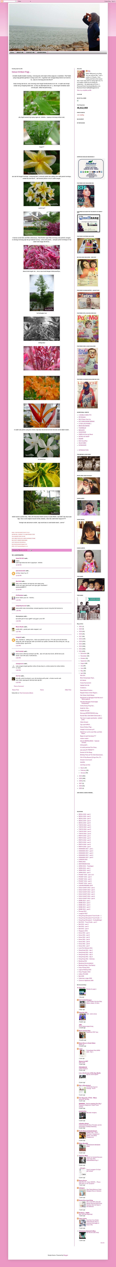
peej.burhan (82, 1111)
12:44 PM (18, 589)
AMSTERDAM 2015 (84, 864)
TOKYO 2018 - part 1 (85, 825)
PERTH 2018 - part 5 (85, 844)
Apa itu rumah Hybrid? (92, 1074)
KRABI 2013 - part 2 (84, 902)
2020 (80, 629)
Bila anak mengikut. (91, 1112)
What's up (81, 1044)
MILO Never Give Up (85, 419)
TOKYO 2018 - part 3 (85, 829)
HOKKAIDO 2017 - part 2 (86, 851)
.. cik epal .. (82, 1168)
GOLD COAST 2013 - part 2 (87, 890)
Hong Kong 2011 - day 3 (86, 954)
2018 (80, 634)
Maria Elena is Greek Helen (87, 1043)
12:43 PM (18, 575)
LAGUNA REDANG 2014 (86, 885)
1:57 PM (18, 631)
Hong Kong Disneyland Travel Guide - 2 (90, 918)
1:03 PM (18, 600)
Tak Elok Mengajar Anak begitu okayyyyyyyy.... (89, 702)
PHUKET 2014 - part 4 (85, 879)
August (83, 663)
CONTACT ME (30, 52)
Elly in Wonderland (85, 1085)
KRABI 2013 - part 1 (84, 900)
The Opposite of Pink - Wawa (88, 1097)
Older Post (68, 690)
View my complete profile (84, 90)
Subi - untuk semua (91, 1014)
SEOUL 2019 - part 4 (85, 820)
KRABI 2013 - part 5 (84, 909)
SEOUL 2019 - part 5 (85, 823)
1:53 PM (18, 621)
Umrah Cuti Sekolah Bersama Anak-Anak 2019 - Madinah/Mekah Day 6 (94, 1158)
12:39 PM (18, 565)
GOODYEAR (82, 432)
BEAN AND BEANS (84, 425)
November (84, 656)
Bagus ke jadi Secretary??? (88, 736)
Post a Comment (19, 686)
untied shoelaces (83, 1068)
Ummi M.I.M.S (20, 558)
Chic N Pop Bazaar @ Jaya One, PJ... (91, 757)
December (84, 653)
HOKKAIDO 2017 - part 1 (86, 848)
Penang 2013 (82, 911)
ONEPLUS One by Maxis (86, 434)
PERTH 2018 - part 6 (85, 846)
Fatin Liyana (83, 1218)
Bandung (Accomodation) (86, 963)
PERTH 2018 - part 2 (85, 838)
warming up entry (85, 764)
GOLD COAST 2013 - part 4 (87, 894)
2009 (80, 778)
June (82, 668)
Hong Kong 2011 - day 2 (86, 952)
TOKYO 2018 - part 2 (85, 827)
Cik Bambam (20, 595)
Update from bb (84, 685)
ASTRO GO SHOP (84, 436)
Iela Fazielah (20, 651)
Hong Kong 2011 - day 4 (86, 956)
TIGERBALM (82, 428)
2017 (80, 636)
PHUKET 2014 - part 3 (85, 877)
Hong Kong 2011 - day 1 (86, 950)
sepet (80, 1049)
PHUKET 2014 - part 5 (85, 881)
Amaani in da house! (86, 759)
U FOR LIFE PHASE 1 (85, 423)
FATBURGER (82, 445)
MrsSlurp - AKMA (84, 1212)
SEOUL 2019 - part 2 (85, 816)
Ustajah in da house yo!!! (87, 729)
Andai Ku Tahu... (85, 708)
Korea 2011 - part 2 (84, 935)
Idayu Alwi (82, 987)
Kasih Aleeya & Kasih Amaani (88, 1131)
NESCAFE (82, 430)
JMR (80, 1025)
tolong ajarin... (84, 745)
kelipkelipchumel (21, 605)
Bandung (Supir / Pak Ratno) (87, 965)
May (82, 670)
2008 (80, 781)
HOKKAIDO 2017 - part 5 (86, 857)
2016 (80, 639)
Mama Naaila (20, 626)
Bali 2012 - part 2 (84, 924)
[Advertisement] (45, 61)
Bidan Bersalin (83, 1143)
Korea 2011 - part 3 (84, 937)
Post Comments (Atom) (26, 693)
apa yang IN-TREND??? (87, 750)
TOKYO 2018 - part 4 (85, 831)
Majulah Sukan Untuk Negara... (89, 692)
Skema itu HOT (83, 1061)
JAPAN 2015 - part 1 (84, 868)
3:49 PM (18, 670)
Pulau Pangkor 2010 (84, 972)
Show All (102, 1242)
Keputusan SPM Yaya (92, 1032)
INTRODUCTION (83, 450)
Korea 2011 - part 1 (84, 933)
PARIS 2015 (82, 861)
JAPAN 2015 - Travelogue (86, 866)
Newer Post (15, 690)
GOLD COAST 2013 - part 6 (87, 898)
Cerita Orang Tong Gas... (87, 705)
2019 (80, 631)
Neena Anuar (83, 1180)
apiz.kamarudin (20, 570)
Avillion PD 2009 (83, 974)
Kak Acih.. (83, 675)
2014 (80, 644)
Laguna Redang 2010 (85, 969)
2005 (80, 788)
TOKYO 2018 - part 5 (85, 833)
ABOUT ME (20, 52)
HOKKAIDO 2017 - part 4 (86, 855)
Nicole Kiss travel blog (86, 1200)
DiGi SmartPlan (83, 441)
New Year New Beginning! (85, 1214)
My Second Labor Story (92, 1232)
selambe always (84, 1123)
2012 (80, 649)
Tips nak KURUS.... (85, 724)
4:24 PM (18, 682)
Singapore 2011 (83, 931)
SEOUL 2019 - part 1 (85, 814)
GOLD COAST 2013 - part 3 (87, 892)
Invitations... (83, 687)
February (83, 770)
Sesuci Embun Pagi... (21, 72)
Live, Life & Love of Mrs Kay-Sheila (90, 1073)
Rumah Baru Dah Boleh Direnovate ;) (91, 715)
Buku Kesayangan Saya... (87, 678)
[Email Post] (31, 550)
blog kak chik (83, 1012)
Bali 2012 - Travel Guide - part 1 (88, 922)
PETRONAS (82, 417)
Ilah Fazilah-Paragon (85, 1000)
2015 (80, 641)
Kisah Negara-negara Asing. (86, 1026)
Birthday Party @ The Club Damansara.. (91, 754)
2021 (80, 626)
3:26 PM (18, 658)
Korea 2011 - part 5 (84, 941)
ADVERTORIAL (41, 52)
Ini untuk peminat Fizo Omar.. (88, 747)
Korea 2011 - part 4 (84, 939)
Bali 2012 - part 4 (84, 928)
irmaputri (18, 637)
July (82, 665)
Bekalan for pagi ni (91, 989)
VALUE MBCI (82, 443)
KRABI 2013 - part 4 (84, 907)
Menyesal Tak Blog (84, 1099)
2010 (80, 776)
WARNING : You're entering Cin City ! (90, 1103)
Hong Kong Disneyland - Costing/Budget (90, 920)
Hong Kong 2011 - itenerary (87, 959)
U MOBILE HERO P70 (85, 415)
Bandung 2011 (83, 961)
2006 (80, 786)
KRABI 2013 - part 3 (84, 905)
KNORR (81, 438)
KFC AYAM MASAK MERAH (86, 421)
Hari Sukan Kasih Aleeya (87, 695)
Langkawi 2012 (83, 913)
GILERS (82, 762)
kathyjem (82, 1188)
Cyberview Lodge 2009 (85, 978)
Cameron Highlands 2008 (86, 980)
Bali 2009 (81, 976)
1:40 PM (18, 610)
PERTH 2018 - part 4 (85, 842)
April (82, 673)
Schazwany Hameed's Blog (87, 1231)
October (83, 658)
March (83, 768)
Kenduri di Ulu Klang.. (86, 752)
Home (12, 52)
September (84, 661)
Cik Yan (18, 676)
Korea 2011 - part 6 (84, 943)
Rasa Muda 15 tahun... (86, 690)
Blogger (66, 1255)
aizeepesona (20, 663)
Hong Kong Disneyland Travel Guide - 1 (90, 915)
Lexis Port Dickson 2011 (85, 948)
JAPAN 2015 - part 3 (84, 872)
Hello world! (82, 1062)
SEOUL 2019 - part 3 (85, 818)
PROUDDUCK (83, 1067)
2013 (80, 646)
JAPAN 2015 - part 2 (84, 870)
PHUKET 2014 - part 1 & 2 (86, 874)
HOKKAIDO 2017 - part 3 (86, 853)
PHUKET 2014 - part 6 (85, 883)
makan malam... (84, 738)
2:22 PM (18, 645)
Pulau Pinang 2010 (84, 967)
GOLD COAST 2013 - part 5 (87, 896)
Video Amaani (84, 722)
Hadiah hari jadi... (85, 710)
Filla (89, 71)
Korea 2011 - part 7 (84, 946)
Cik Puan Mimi (83, 1155)
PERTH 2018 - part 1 (85, 836)
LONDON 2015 (83, 859)
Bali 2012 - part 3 (84, 926)
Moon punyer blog (84, 1030)
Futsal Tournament (85, 683)
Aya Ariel (18, 581)
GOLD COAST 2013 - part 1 (87, 887)
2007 (80, 783)
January (83, 772)
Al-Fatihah (83, 680)
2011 (80, 651)
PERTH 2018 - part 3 (85, 840)
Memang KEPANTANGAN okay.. (89, 713)
